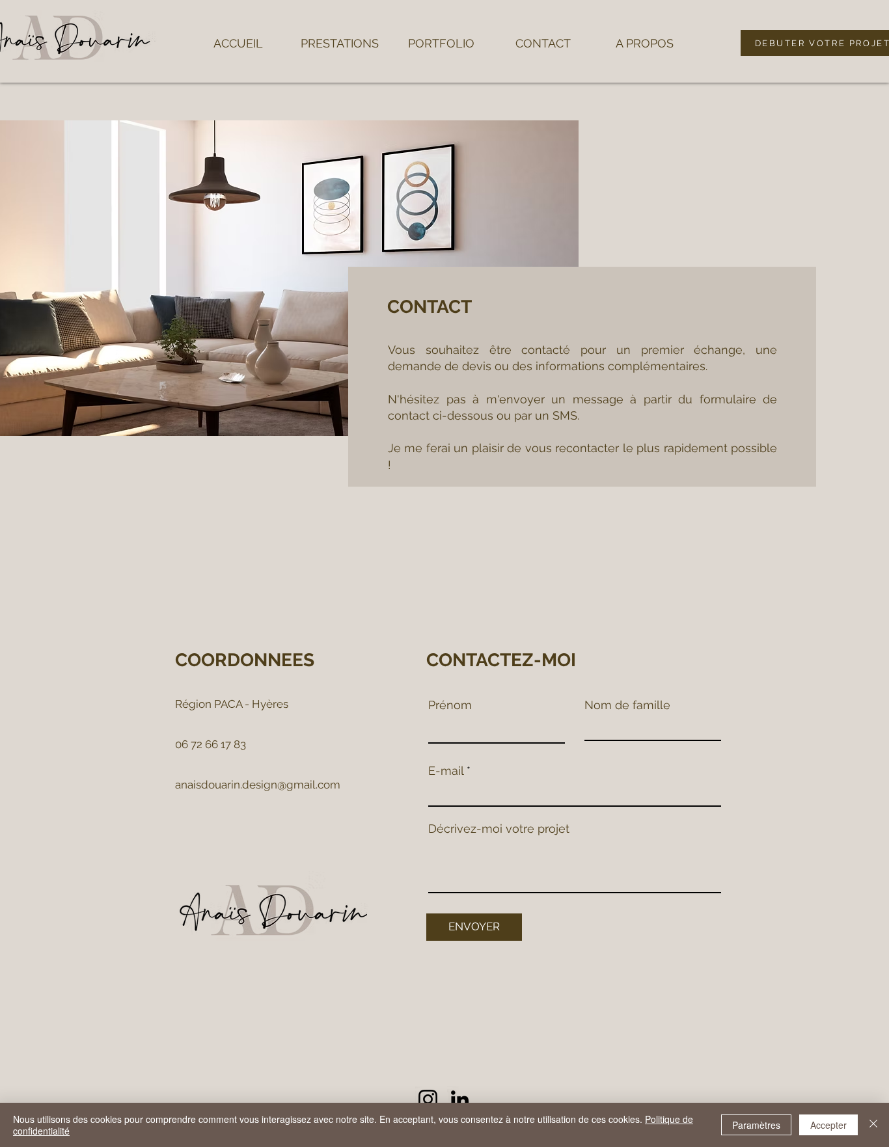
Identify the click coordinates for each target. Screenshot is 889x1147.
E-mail (445, 771)
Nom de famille (627, 705)
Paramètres (756, 1124)
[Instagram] (428, 1099)
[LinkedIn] (459, 1099)
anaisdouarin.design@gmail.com (257, 784)
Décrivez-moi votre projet (498, 829)
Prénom (450, 705)
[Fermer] (873, 1125)
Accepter (828, 1124)
